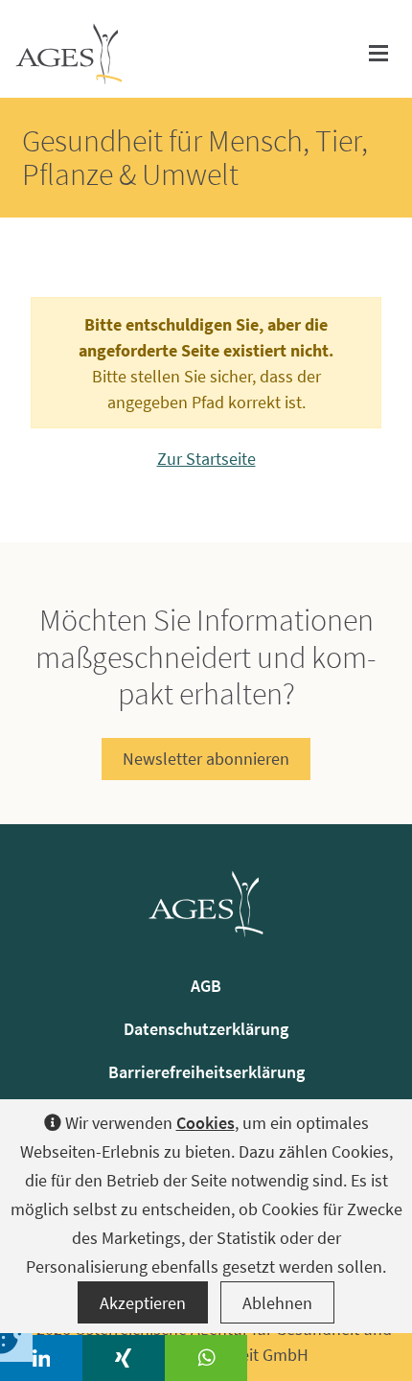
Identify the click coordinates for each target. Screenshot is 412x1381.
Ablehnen (277, 1303)
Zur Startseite (206, 459)
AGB (206, 986)
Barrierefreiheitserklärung (206, 1072)
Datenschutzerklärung (206, 1029)
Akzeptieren (143, 1303)
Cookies (205, 1123)
